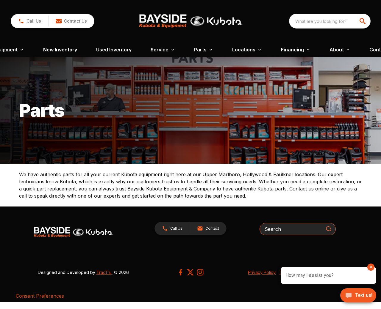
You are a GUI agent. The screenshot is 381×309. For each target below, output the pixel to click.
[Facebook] (180, 272)
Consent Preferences (40, 296)
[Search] (328, 229)
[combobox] (329, 21)
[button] (29, 21)
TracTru (104, 272)
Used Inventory (114, 50)
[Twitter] (190, 272)
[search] (363, 21)
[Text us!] (358, 296)
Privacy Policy (262, 272)
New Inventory (60, 50)
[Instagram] (200, 272)
